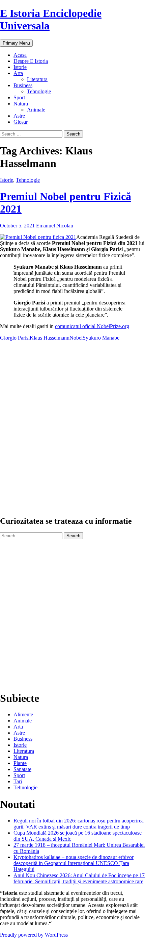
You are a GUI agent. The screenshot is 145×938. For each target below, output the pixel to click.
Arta (18, 73)
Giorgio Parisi (15, 338)
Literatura (37, 79)
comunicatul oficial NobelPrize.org (92, 326)
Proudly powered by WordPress (34, 935)
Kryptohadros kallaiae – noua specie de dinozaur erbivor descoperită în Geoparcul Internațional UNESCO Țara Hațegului (73, 863)
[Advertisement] (72, 431)
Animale (36, 110)
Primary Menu (16, 43)
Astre (19, 116)
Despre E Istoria (30, 61)
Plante (20, 763)
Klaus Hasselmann (49, 338)
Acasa (20, 55)
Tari (17, 781)
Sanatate (22, 769)
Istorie (20, 67)
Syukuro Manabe (101, 338)
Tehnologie (39, 91)
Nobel (76, 338)
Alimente (23, 714)
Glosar (20, 122)
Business (22, 85)
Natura (20, 103)
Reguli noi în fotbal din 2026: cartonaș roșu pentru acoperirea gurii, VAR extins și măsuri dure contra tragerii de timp (78, 824)
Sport (19, 97)
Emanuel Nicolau (54, 225)
